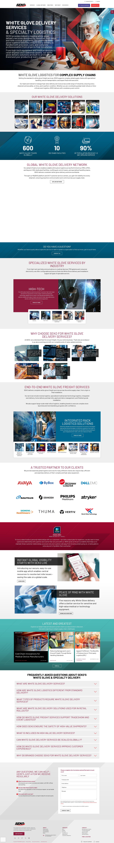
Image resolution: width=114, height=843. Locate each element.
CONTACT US (57, 253)
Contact (84, 827)
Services (32, 5)
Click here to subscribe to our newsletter (50, 835)
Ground (64, 831)
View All (57, 666)
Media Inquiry (84, 832)
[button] (112, 12)
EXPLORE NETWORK (57, 181)
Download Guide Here (66, 613)
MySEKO (97, 841)
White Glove (64, 834)
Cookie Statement (44, 841)
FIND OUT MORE (36, 302)
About (44, 827)
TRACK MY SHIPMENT (87, 841)
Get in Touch (18, 833)
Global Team (45, 829)
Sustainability (46, 831)
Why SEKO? (58, 5)
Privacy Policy (28, 841)
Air (63, 829)
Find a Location (86, 836)
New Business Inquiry (86, 829)
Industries (50, 5)
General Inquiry (85, 834)
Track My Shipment (86, 830)
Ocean (63, 830)
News (44, 832)
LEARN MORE (21, 581)
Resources (65, 5)
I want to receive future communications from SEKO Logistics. (76, 806)
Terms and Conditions (36, 841)
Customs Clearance (66, 835)
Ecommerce (65, 832)
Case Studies (46, 830)
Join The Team (85, 831)
